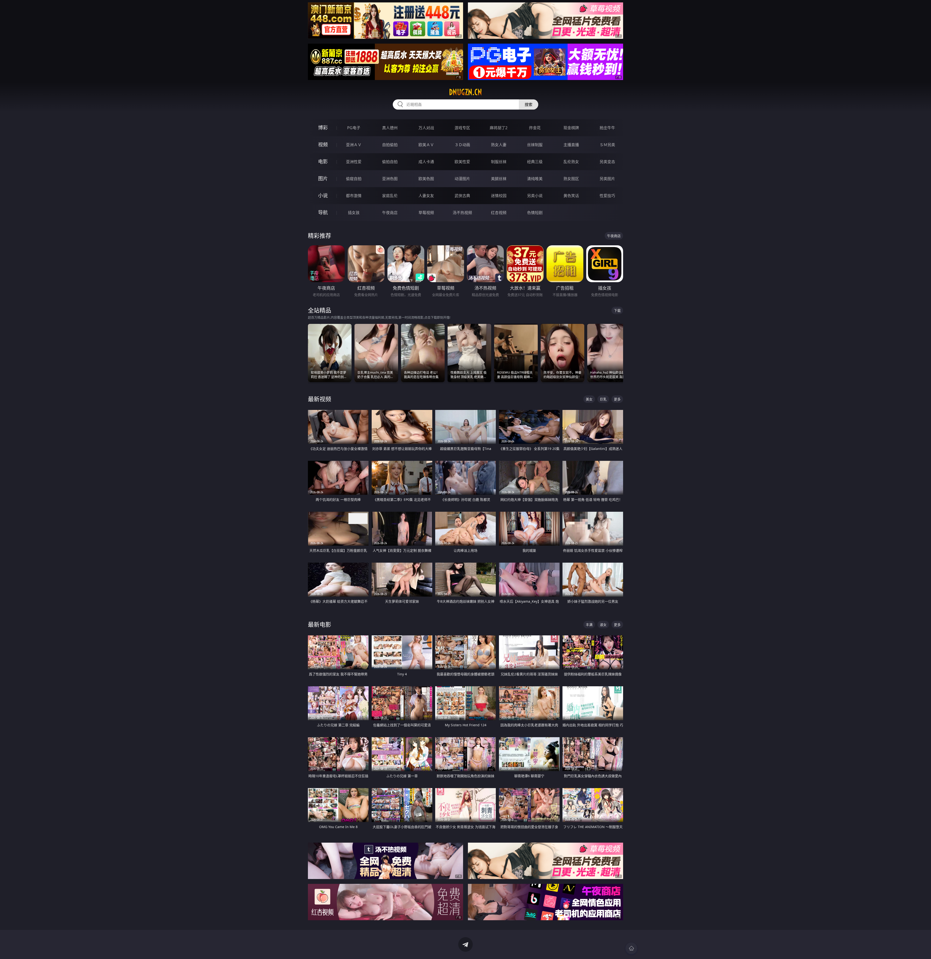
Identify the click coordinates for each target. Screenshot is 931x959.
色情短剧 (535, 212)
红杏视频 (498, 212)
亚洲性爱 (353, 161)
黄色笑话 (571, 195)
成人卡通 (426, 161)
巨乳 (603, 399)
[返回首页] (631, 948)
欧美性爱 (462, 161)
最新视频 (319, 399)
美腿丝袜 (498, 178)
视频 (323, 144)
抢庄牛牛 (607, 127)
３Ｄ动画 (462, 144)
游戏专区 (462, 127)
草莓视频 (426, 212)
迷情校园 (498, 195)
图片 (323, 178)
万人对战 (426, 127)
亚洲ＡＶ (353, 144)
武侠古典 (462, 195)
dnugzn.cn (465, 92)
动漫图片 (462, 178)
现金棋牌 (571, 127)
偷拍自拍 (390, 161)
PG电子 (353, 127)
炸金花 (535, 127)
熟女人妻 (498, 144)
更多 (617, 399)
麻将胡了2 (498, 127)
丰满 (589, 624)
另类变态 (607, 161)
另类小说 (535, 195)
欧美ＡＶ (426, 144)
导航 (323, 212)
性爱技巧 (607, 195)
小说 (323, 195)
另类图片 (607, 178)
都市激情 (353, 195)
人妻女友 (426, 195)
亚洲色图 (390, 178)
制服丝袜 (498, 161)
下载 (617, 310)
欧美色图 (426, 178)
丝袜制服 (535, 144)
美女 (589, 399)
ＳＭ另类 (607, 144)
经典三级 (535, 161)
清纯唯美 (535, 178)
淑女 (603, 624)
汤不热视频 (462, 212)
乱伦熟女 (571, 161)
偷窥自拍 (353, 178)
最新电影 (319, 624)
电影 (323, 161)
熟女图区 (571, 178)
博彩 (323, 127)
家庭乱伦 (390, 195)
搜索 (528, 104)
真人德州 (390, 127)
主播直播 (571, 144)
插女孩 (354, 212)
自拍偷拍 (390, 144)
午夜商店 (390, 212)
